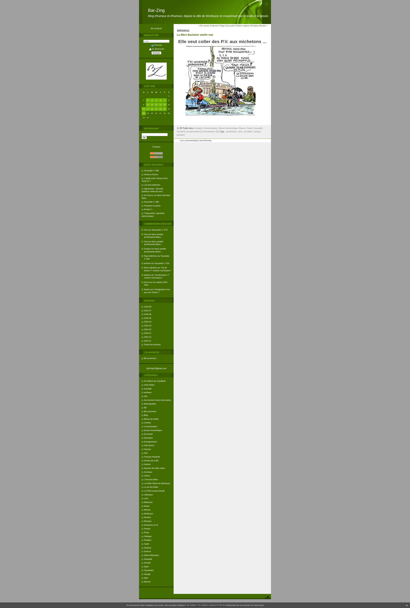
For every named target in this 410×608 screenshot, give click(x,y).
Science (147, 551)
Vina (146, 230)
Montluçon (148, 514)
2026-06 (147, 314)
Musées (147, 517)
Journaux (148, 472)
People (147, 529)
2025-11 (147, 341)
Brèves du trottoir (151, 419)
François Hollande (152, 457)
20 (161, 109)
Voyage (147, 574)
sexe (240, 132)
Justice (147, 476)
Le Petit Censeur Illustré (154, 491)
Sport (146, 567)
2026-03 (147, 326)
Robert (147, 289)
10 (148, 105)
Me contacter (156, 28)
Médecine (148, 502)
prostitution (231, 132)
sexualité (248, 132)
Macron (147, 582)
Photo (146, 532)
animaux (148, 392)
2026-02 (147, 329)
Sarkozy (147, 548)
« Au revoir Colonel (208, 25)
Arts (145, 396)
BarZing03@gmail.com (156, 368)
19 (156, 109)
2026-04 (147, 322)
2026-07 (147, 311)
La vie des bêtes (151, 487)
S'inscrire (158, 45)
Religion (147, 540)
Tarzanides (149, 570)
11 (152, 105)
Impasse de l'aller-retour (154, 468)
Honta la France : (151, 174)
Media (146, 506)
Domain (147, 249)
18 (152, 109)
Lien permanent (193, 132)
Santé (146, 544)
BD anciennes (150, 358)
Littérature (148, 495)
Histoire (147, 464)
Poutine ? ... (149, 209)
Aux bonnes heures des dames (157, 400)
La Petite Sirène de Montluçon (157, 483)
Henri (146, 282)
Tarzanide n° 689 (151, 202)
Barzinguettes (150, 404)
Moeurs (147, 510)
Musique (148, 521)
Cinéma (147, 423)
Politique (148, 536)
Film (146, 453)
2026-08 (147, 307)
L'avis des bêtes (151, 479)
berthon (147, 263)
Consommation (150, 426)
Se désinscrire (158, 49)
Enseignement (150, 442)
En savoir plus (257, 605)
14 (165, 105)
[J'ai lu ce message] (407, 605)
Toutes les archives (152, 344)
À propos (156, 147)
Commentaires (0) (210, 132)
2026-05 (147, 318)
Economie (148, 434)
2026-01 (147, 333)
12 (156, 105)
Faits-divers (149, 445)
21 (165, 109)
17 (148, 109)
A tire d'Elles (149, 385)
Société (147, 563)
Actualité (148, 389)
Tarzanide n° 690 (151, 171)
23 (144, 113)
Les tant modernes (152, 185)
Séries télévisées (151, 555)
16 (144, 109)
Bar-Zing (156, 10)
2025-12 (147, 337)
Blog (146, 415)
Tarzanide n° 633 (161, 263)
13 (161, 105)
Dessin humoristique (153, 430)
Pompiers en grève (152, 206)
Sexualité (148, 559)
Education (148, 438)
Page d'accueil (227, 25)
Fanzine (147, 449)
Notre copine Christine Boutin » (252, 25)
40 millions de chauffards (155, 381)
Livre (146, 498)
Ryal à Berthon (150, 256)
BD (145, 408)
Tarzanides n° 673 (160, 230)
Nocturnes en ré (151, 525)
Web (146, 578)
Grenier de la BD (151, 461)
